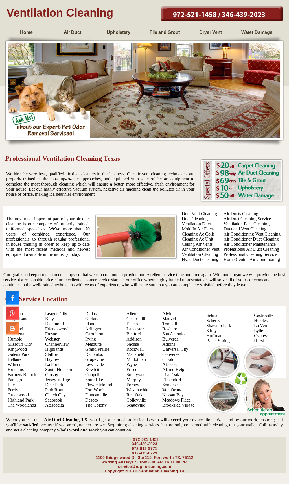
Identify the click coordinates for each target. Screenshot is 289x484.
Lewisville (94, 364)
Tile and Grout (165, 32)
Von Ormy (171, 389)
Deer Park (54, 384)
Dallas (91, 313)
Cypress (261, 335)
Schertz (213, 320)
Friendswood (57, 328)
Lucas (13, 384)
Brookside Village (178, 405)
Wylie (131, 364)
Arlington (93, 328)
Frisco (131, 369)
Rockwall (135, 349)
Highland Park (21, 400)
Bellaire (14, 359)
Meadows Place (176, 400)
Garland (92, 318)
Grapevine (94, 359)
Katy (49, 318)
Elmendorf (171, 379)
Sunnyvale (135, 374)
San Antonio (173, 334)
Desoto (91, 400)
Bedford (133, 334)
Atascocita (54, 405)
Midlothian (136, 359)
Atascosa (170, 364)
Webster (52, 339)
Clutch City (55, 395)
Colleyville (136, 400)
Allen (131, 313)
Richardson (95, 354)
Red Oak (134, 395)
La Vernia (263, 325)
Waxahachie (137, 389)
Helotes (261, 320)
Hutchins (16, 369)
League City (56, 313)
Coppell (92, 374)
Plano (90, 323)
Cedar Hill (135, 318)
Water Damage (256, 32)
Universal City (175, 349)
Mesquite (93, 344)
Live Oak (170, 374)
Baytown (53, 359)
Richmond (54, 323)
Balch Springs (218, 340)
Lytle (258, 330)
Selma (211, 315)
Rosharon (170, 328)
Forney (132, 384)
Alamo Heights (175, 369)
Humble (15, 339)
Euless (132, 323)
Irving (90, 339)
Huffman (214, 335)
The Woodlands (22, 405)
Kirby (211, 330)
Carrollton (94, 334)
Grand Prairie (97, 349)
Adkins (168, 344)
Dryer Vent (210, 32)
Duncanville (96, 395)
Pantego (15, 379)
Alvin (167, 313)
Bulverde (170, 339)
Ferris (13, 389)
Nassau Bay (173, 395)
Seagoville (135, 405)
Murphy (133, 379)
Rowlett (92, 369)
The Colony (96, 405)
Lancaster (135, 328)
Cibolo (168, 359)
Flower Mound (98, 384)
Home (26, 32)
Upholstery (118, 32)
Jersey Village (57, 379)
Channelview (57, 344)
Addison (134, 339)
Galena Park (19, 354)
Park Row (54, 389)
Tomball (169, 323)
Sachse (132, 344)
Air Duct (72, 32)
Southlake (94, 379)
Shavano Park (218, 325)
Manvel (169, 318)
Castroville (263, 315)
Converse (170, 354)
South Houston (58, 369)
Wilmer (14, 364)
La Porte (52, 364)
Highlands (54, 349)
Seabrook (53, 400)
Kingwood (17, 349)
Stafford (52, 354)
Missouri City (20, 344)
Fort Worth (95, 389)
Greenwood (18, 395)
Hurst (259, 340)
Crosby (51, 374)
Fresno (51, 334)
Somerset (170, 384)
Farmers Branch (22, 374)
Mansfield (135, 354)
